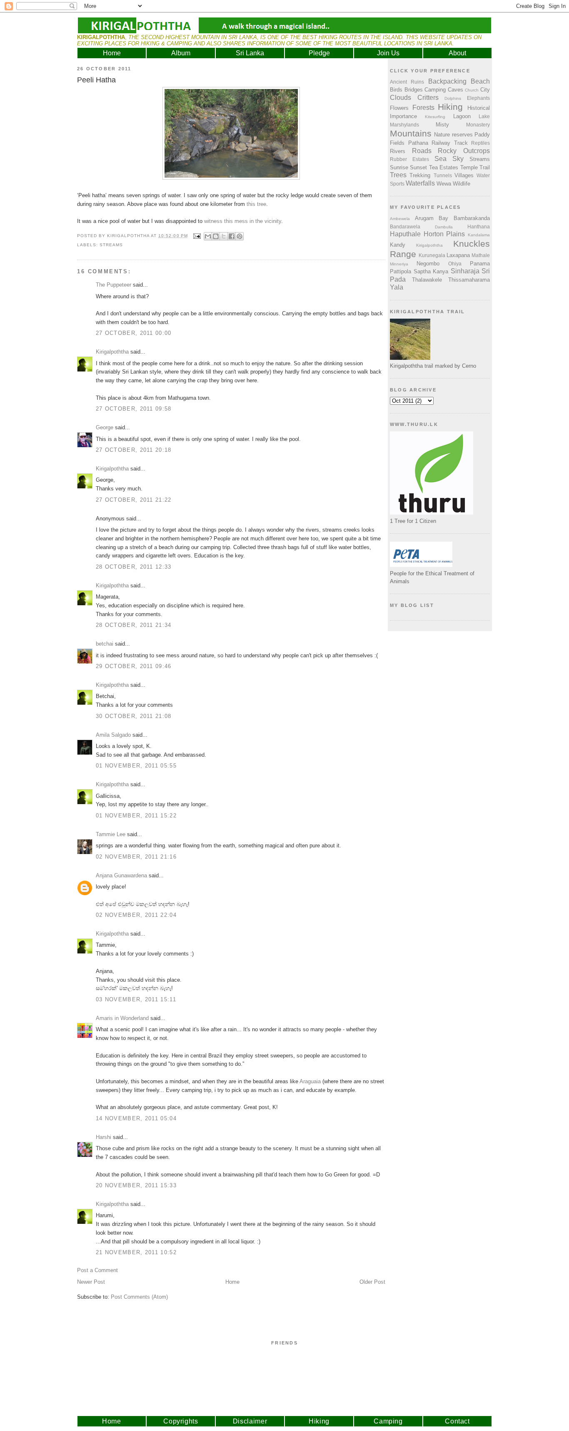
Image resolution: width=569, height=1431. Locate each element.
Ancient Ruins (407, 81)
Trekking (419, 175)
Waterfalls (420, 183)
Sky (458, 158)
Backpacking (447, 81)
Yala (396, 287)
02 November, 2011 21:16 (136, 857)
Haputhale (405, 234)
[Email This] (208, 236)
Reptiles (480, 143)
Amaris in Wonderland (122, 1018)
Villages (464, 175)
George (104, 427)
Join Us (388, 53)
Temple (469, 167)
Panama (480, 263)
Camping (435, 90)
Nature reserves (453, 134)
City (485, 90)
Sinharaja (465, 271)
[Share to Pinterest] (239, 236)
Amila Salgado (113, 735)
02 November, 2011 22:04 (136, 915)
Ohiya (455, 263)
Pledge (319, 53)
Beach (480, 81)
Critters (428, 97)
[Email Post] (197, 235)
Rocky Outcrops (464, 150)
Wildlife (461, 184)
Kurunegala (432, 255)
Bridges (413, 90)
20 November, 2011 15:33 (136, 1185)
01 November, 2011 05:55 (136, 766)
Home (112, 53)
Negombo (428, 263)
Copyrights (180, 1421)
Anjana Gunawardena (121, 875)
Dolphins (452, 98)
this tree (256, 204)
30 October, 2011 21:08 (134, 716)
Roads (422, 150)
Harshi (103, 1137)
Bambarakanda (472, 218)
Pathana (418, 143)
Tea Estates (443, 167)
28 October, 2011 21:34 (134, 625)
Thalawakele (427, 280)
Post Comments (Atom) (139, 1297)
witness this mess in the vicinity (242, 221)
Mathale (481, 255)
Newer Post (91, 1282)
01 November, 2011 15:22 (136, 815)
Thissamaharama (469, 280)
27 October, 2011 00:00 (134, 333)
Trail (484, 167)
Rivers (397, 151)
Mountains (411, 133)
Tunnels (443, 175)
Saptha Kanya (431, 271)
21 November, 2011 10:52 (136, 1252)
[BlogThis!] (216, 236)
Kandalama (479, 235)
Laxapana (458, 255)
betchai (104, 644)
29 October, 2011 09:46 (134, 666)
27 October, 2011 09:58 (134, 409)
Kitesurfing (435, 116)
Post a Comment (97, 1270)
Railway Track (450, 143)
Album (180, 53)
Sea (440, 158)
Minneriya (399, 264)
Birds (396, 90)
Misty (442, 124)
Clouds (400, 97)
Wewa (444, 184)
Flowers (399, 108)
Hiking (450, 106)
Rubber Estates (409, 159)
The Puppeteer (113, 285)
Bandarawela (405, 226)
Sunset (418, 167)
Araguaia (310, 1081)
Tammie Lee (110, 834)
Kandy (397, 245)
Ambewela (400, 218)
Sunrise (399, 167)
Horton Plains (444, 234)
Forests (423, 107)
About (457, 53)
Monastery (478, 124)
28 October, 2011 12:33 (134, 567)
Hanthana (478, 226)
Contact (457, 1421)
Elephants (478, 98)
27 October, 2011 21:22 (134, 500)
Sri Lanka (250, 53)
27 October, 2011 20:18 (134, 450)
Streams (111, 245)
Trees (398, 174)
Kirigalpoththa (112, 352)
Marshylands (404, 124)
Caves (455, 90)
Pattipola (400, 271)
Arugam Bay (432, 218)
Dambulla (444, 227)
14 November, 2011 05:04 (136, 1118)
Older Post (372, 1282)
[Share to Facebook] (231, 236)
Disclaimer (250, 1421)
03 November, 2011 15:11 (136, 999)
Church (472, 90)
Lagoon (462, 116)
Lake (484, 116)
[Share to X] (224, 236)
